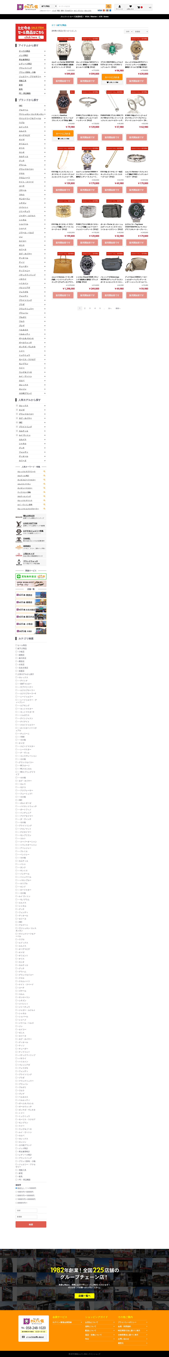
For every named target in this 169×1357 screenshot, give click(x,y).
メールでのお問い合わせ (35, 1337)
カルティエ (23, 156)
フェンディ (23, 296)
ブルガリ (22, 317)
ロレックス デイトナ (24, 500)
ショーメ (22, 228)
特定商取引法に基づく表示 (129, 1330)
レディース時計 (25, 64)
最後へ (118, 308)
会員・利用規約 (124, 1326)
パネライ (22, 279)
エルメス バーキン (24, 484)
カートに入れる (112, 77)
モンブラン (23, 364)
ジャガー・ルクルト (27, 216)
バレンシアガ (24, 288)
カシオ (21, 152)
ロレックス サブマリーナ (26, 471)
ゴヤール (22, 190)
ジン (21, 237)
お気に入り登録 (113, 82)
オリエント (23, 144)
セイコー (22, 241)
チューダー (23, 266)
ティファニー (24, 271)
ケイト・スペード (26, 182)
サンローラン (24, 199)
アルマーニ (23, 110)
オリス (21, 148)
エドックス (23, 127)
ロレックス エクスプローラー (28, 509)
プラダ (21, 304)
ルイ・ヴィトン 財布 (24, 505)
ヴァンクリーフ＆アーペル (30, 118)
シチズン (22, 203)
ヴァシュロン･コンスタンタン (31, 114)
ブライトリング (25, 300)
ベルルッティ (24, 334)
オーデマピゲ (24, 135)
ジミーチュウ (24, 211)
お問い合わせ (123, 1339)
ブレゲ (21, 325)
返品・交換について (93, 1335)
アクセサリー (69, 10)
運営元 (120, 1343)
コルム (21, 194)
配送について (90, 1330)
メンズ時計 (23, 55)
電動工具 (22, 81)
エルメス (22, 131)
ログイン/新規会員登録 (62, 1322)
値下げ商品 (61, 25)
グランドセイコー (26, 169)
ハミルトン (23, 283)
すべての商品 (24, 51)
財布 (62, 10)
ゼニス (21, 245)
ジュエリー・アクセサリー (30, 76)
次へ (110, 308)
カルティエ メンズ (24, 496)
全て (53, 25)
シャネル (22, 220)
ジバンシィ (23, 207)
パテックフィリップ (27, 275)
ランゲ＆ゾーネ (25, 372)
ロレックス (87, 10)
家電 (21, 85)
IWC (20, 106)
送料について (90, 1326)
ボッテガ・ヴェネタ (27, 347)
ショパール (23, 224)
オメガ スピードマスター (26, 480)
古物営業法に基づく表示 (128, 1335)
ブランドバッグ (25, 68)
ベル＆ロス (23, 330)
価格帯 (18, 1185)
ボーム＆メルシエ (26, 338)
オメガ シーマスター (24, 488)
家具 (21, 89)
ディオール (23, 258)
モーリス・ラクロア (27, 359)
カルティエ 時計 (23, 476)
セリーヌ (22, 249)
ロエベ (21, 380)
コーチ (21, 186)
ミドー (21, 351)
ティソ (21, 262)
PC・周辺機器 (25, 93)
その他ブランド (25, 393)
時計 (58, 10)
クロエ (21, 173)
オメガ (21, 139)
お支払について (91, 1322)
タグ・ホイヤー (25, 254)
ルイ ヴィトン (24, 435)
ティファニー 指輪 (24, 492)
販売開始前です (63, 81)
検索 (31, 1224)
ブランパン (23, 313)
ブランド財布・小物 (27, 72)
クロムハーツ (24, 178)
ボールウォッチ (25, 342)
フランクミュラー (26, 309)
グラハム (22, 165)
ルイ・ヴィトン (78, 10)
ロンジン (22, 389)
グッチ (21, 161)
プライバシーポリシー (127, 1322)
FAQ (87, 1339)
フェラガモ (23, 292)
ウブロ (21, 123)
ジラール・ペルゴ (26, 233)
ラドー (21, 368)
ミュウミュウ (24, 355)
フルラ (21, 321)
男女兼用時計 (24, 60)
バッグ (54, 10)
